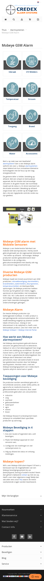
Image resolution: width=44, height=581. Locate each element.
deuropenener (32, 284)
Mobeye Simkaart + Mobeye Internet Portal (19, 330)
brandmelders (8, 284)
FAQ (20, 479)
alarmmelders (32, 281)
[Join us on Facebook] (14, 536)
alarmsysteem (8, 163)
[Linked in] (30, 536)
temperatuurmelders (11, 286)
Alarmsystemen (17, 30)
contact (24, 475)
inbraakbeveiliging (19, 281)
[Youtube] (22, 536)
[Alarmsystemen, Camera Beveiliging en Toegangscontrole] (22, 5)
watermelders (20, 284)
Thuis (4, 30)
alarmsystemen (31, 166)
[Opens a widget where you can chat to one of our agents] (35, 577)
